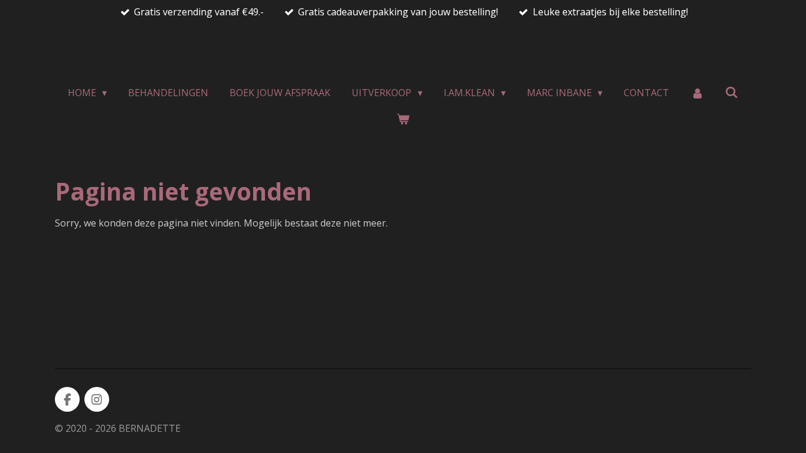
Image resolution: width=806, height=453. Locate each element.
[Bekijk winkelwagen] (403, 119)
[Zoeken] (731, 92)
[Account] (697, 93)
